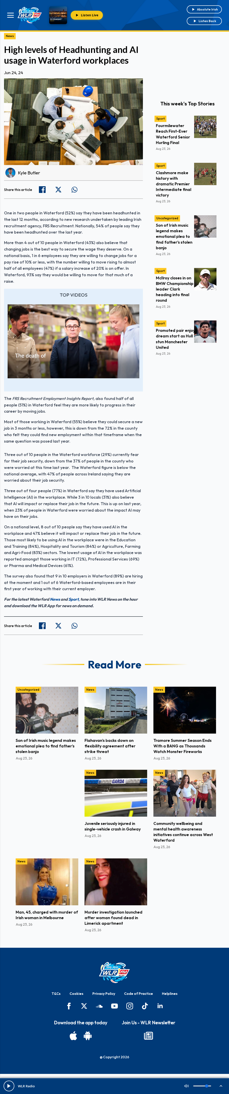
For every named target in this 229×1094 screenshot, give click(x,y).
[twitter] (84, 1006)
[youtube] (114, 1006)
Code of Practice (138, 993)
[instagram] (129, 1006)
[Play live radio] (9, 1086)
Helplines (170, 993)
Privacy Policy (103, 993)
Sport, (74, 599)
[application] (73, 341)
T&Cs (56, 993)
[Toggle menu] (10, 15)
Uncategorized (167, 218)
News (10, 36)
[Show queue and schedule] (220, 1085)
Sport (160, 119)
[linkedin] (160, 1006)
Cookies (76, 993)
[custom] (99, 1006)
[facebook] (69, 1006)
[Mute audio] (186, 1086)
